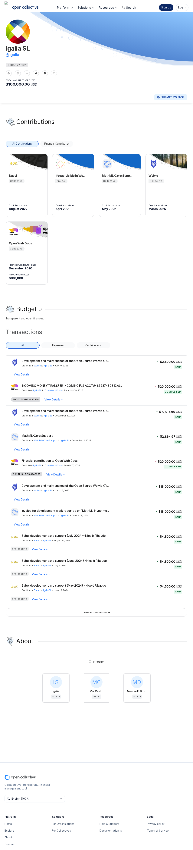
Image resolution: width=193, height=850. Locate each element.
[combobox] (35, 798)
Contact (10, 844)
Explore (9, 830)
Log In (182, 7)
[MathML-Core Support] (106, 163)
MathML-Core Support (45, 440)
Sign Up (166, 7)
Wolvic (37, 365)
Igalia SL (48, 365)
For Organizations (63, 823)
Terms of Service (158, 830)
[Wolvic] (153, 163)
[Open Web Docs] (13, 231)
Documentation (109, 830)
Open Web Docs (53, 390)
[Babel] (13, 163)
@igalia (12, 54)
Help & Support (109, 823)
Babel (37, 540)
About (8, 837)
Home (8, 823)
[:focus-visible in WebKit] (60, 163)
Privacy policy (156, 823)
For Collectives (61, 830)
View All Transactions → (96, 612)
